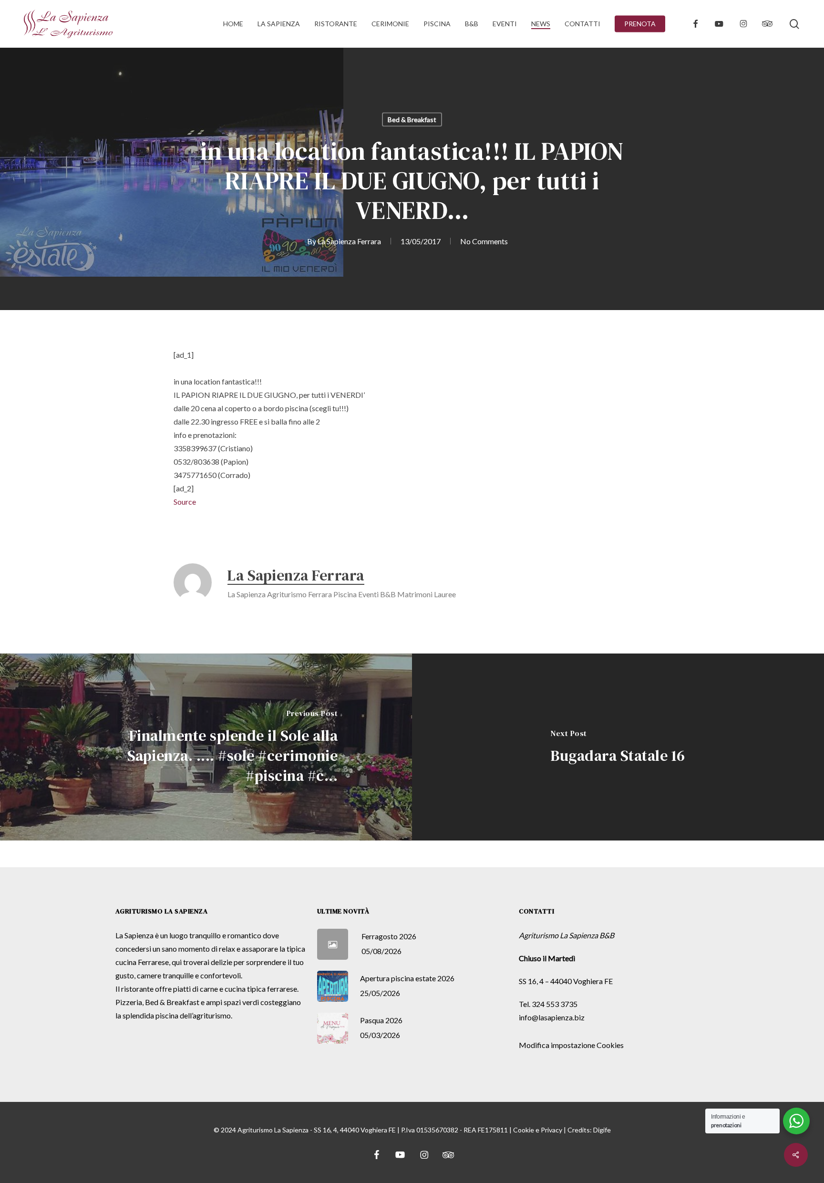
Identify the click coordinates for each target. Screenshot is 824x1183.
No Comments (484, 241)
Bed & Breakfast (412, 119)
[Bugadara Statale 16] (618, 747)
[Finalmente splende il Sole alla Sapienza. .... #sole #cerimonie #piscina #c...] (206, 747)
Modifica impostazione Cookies (571, 1044)
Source (185, 501)
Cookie (523, 1130)
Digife (602, 1130)
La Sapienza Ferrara (349, 241)
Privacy (551, 1130)
